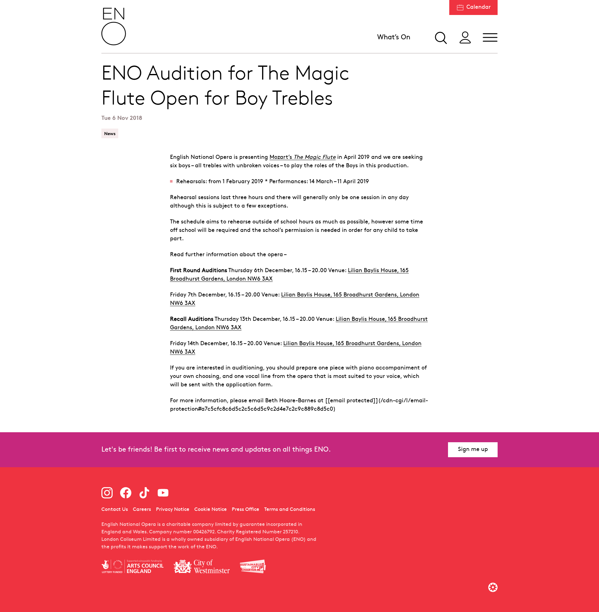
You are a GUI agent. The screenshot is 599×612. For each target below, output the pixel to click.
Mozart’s (303, 157)
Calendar (478, 7)
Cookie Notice (210, 509)
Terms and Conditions (289, 509)
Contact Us (114, 509)
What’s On (393, 37)
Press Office (245, 509)
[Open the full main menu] (490, 37)
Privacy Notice (172, 509)
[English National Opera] (113, 26)
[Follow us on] (107, 492)
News (109, 133)
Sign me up (473, 450)
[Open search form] (440, 37)
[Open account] (465, 37)
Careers (142, 509)
